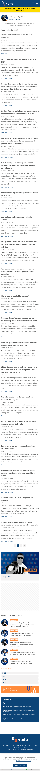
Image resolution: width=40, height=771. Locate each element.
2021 (4, 676)
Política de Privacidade (23, 761)
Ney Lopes (7, 577)
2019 (4, 682)
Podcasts (7, 699)
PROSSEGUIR (20, 765)
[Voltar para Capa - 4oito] (12, 3)
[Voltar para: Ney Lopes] (20, 563)
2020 (4, 679)
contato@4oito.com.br (26, 750)
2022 (4, 673)
